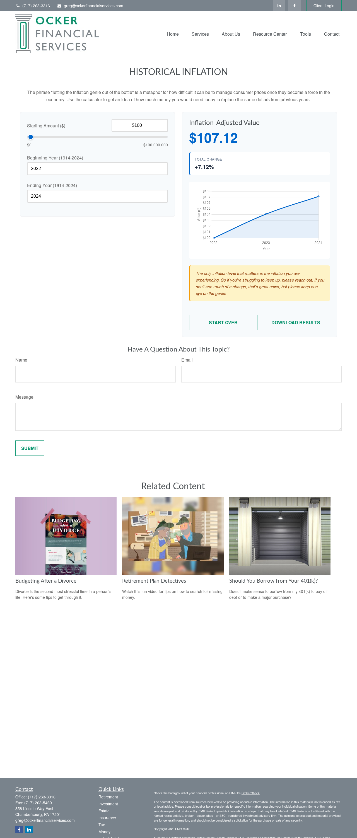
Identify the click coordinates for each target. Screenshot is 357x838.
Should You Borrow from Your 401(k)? (273, 581)
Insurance (107, 817)
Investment (108, 803)
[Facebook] (294, 5)
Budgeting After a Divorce (45, 581)
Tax (101, 824)
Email (187, 360)
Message (24, 397)
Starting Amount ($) (46, 125)
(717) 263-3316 (36, 5)
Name (21, 360)
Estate (104, 810)
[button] (173, 33)
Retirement (108, 797)
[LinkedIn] (279, 5)
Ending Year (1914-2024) (52, 185)
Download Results (295, 322)
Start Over (223, 322)
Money (104, 831)
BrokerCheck (251, 793)
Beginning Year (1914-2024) (55, 157)
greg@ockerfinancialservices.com (93, 5)
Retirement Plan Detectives (154, 581)
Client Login (323, 5)
